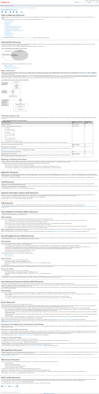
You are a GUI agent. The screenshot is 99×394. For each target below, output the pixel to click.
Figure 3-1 (44, 46)
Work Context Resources (9, 36)
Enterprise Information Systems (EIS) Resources (13, 26)
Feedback (7, 392)
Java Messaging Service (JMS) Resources (12, 29)
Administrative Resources (9, 20)
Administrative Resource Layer (10, 66)
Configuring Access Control (16, 188)
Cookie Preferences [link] (47, 393)
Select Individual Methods (9, 255)
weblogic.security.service (27, 37)
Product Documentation (92, 0)
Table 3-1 (2, 117)
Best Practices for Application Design (16, 381)
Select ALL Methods (8, 254)
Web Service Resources (9, 34)
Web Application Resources (9, 33)
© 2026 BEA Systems (16, 392)
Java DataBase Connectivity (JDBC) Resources (13, 27)
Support (97, 0)
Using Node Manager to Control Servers (17, 341)
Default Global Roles (58, 75)
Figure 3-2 (72, 77)
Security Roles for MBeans (31, 76)
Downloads (86, 0)
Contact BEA (3, 392)
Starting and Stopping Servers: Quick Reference (35, 345)
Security (13, 198)
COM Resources (8, 23)
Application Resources (8, 22)
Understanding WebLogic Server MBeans (84, 73)
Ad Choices (52, 393)
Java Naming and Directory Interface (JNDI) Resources (14, 30)
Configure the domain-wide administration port (64, 319)
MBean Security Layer (8, 65)
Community (11, 5)
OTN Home (2, 5)
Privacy (11, 392)
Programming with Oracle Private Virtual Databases (63, 231)
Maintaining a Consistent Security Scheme (12, 321)
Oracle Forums (7, 5)
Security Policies (36, 262)
